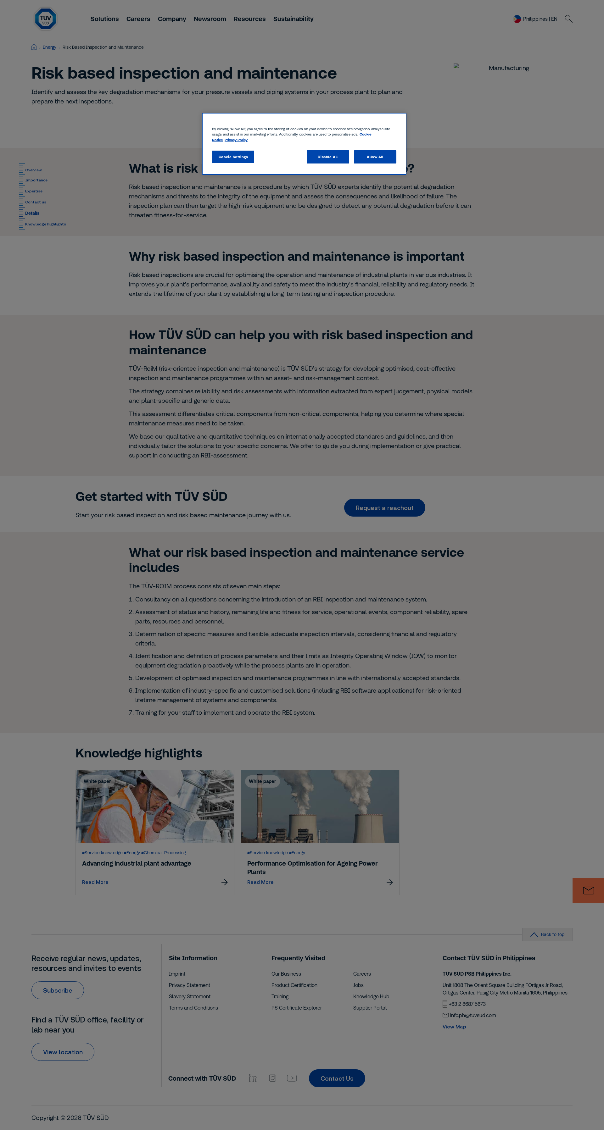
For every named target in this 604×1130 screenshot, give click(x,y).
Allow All (375, 157)
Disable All (328, 157)
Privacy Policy (236, 140)
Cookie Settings (233, 157)
